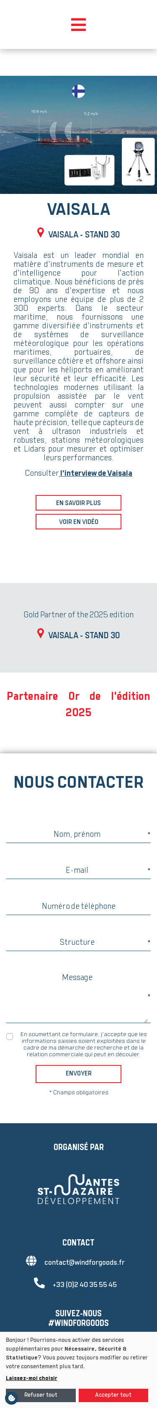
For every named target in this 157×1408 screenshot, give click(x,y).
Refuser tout (40, 1395)
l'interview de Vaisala (95, 474)
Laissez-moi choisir (31, 1378)
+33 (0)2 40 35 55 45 (85, 1285)
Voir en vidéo (78, 522)
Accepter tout (113, 1395)
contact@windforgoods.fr (84, 1262)
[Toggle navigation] (78, 24)
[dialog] (78, 1370)
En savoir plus (78, 503)
